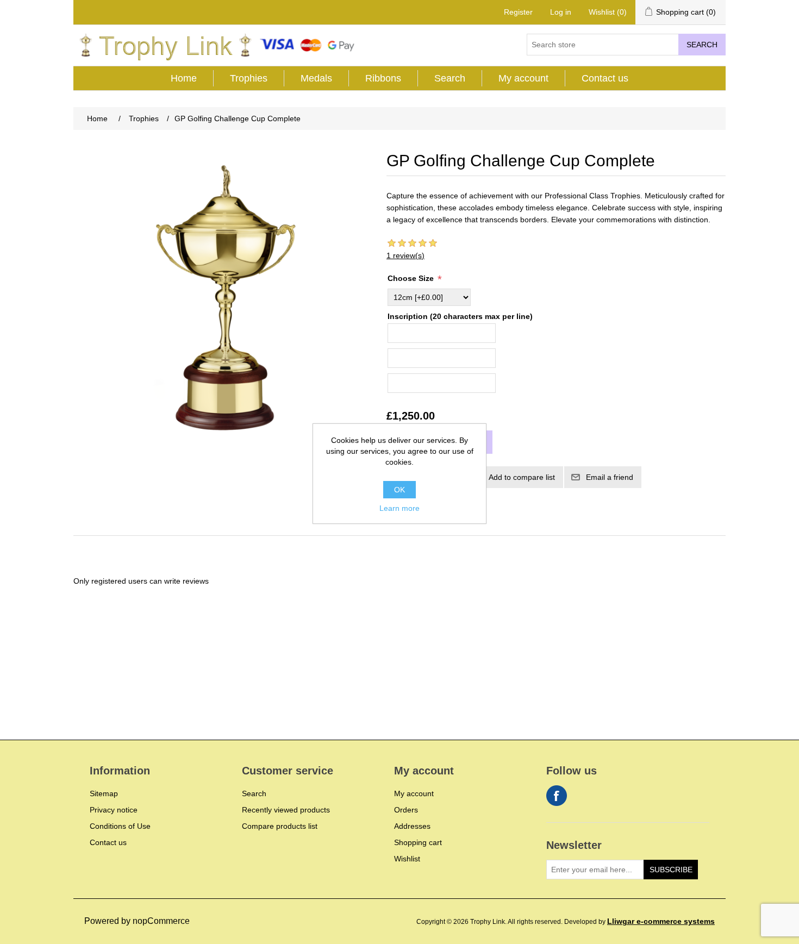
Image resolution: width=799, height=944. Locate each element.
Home (184, 78)
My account (523, 78)
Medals (316, 78)
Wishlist (407, 858)
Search (701, 44)
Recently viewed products (286, 809)
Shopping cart (418, 842)
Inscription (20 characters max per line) (460, 316)
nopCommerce (161, 921)
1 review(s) (405, 255)
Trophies (248, 78)
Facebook (556, 795)
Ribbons (383, 78)
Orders (406, 809)
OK (399, 489)
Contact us (605, 78)
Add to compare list (522, 477)
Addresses (412, 826)
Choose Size (412, 278)
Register (518, 12)
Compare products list (279, 826)
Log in (560, 12)
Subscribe (671, 869)
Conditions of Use (120, 826)
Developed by (639, 922)
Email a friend (609, 477)
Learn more (399, 508)
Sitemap (104, 793)
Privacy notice (114, 809)
